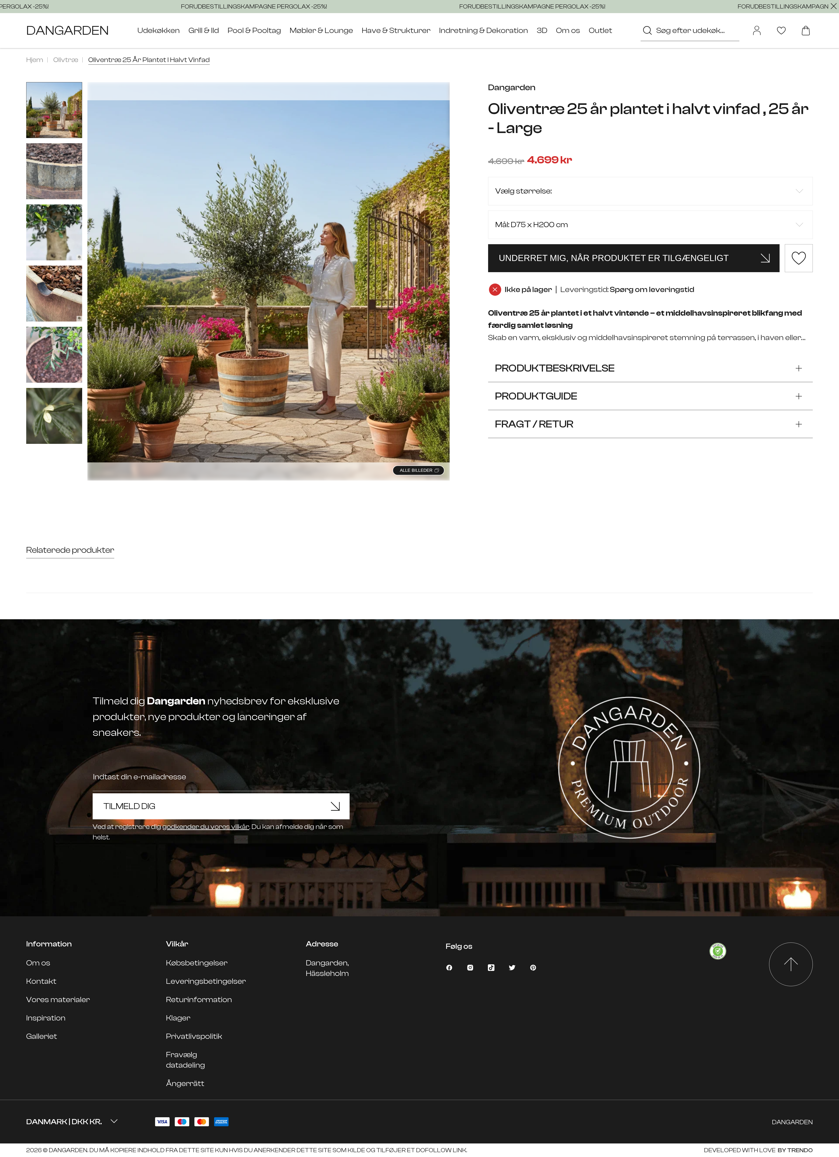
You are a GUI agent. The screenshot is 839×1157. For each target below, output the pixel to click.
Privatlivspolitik (194, 1036)
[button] (440, 276)
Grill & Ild (204, 30)
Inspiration (46, 1017)
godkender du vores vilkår (205, 827)
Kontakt (41, 981)
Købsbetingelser (196, 962)
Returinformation (199, 999)
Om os (568, 30)
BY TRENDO (795, 1150)
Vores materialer (58, 999)
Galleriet (41, 1036)
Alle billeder (416, 470)
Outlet (600, 30)
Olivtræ (65, 60)
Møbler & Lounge (321, 30)
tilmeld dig (129, 806)
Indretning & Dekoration (483, 30)
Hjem (34, 60)
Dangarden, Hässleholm (327, 968)
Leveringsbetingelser (206, 981)
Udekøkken (158, 30)
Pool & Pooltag (254, 30)
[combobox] (690, 30)
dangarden (67, 30)
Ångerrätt (185, 1083)
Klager (178, 1017)
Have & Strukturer (396, 30)
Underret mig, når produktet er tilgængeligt (614, 258)
